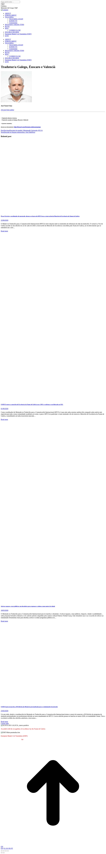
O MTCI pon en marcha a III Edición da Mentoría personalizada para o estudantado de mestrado (29, 707)
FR (9, 848)
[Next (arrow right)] (4, 852)
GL (5, 848)
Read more (4, 231)
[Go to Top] (53, 845)
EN (2, 846)
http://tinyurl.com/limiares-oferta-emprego (27, 127)
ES (7, 848)
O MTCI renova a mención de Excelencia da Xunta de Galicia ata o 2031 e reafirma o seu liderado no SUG (32, 404)
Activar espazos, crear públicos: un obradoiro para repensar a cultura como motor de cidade (28, 606)
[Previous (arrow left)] (1, 852)
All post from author (7, 110)
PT (12, 848)
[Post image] (52, 212)
